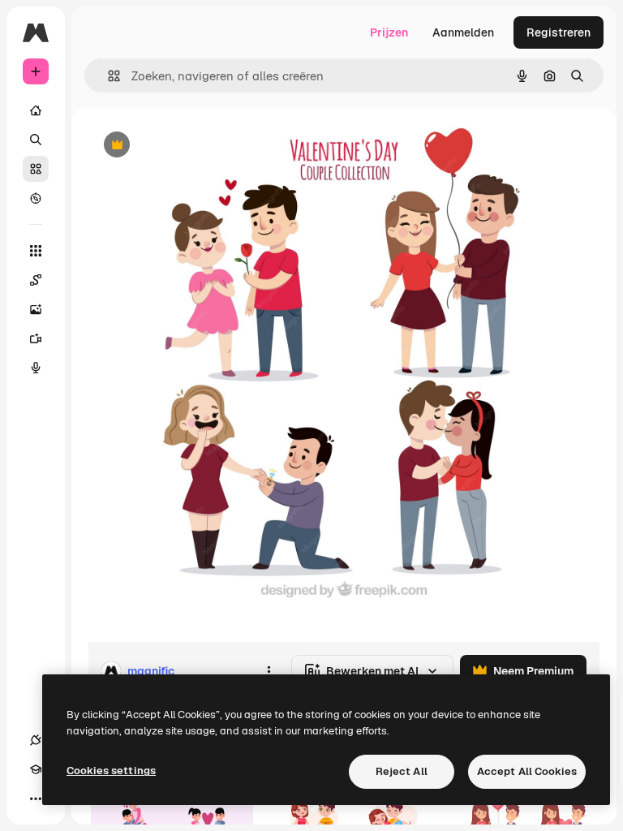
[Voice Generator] (36, 368)
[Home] (36, 110)
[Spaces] (36, 280)
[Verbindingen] (36, 740)
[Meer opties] (268, 671)
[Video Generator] (36, 338)
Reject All (402, 771)
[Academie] (36, 769)
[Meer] (36, 799)
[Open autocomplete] (107, 76)
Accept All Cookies (527, 771)
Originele (194, 145)
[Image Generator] (36, 309)
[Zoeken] (36, 140)
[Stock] (36, 169)
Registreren (558, 32)
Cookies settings (111, 770)
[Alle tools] (36, 251)
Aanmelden (463, 32)
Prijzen (389, 32)
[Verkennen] (36, 198)
